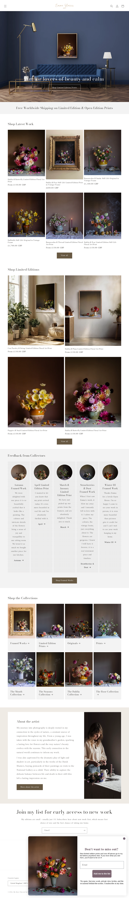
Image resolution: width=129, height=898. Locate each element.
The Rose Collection (107, 691)
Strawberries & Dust (87, 565)
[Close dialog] (124, 838)
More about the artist (29, 787)
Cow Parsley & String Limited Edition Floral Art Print (30, 348)
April (40, 524)
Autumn (17, 560)
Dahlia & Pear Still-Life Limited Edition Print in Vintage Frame (64, 183)
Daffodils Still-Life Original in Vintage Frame (24, 241)
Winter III (109, 542)
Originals (73, 643)
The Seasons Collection (46, 693)
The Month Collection (16, 693)
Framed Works (18, 643)
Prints (99, 643)
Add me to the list (102, 874)
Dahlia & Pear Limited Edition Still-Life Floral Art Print (100, 243)
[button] (5, 6)
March (63, 527)
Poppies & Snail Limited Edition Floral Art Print (27, 430)
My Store (16, 892)
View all (64, 255)
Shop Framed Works (64, 580)
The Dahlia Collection (74, 693)
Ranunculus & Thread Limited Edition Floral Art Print (64, 243)
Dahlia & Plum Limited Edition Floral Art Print (84, 349)
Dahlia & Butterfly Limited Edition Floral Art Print (26, 180)
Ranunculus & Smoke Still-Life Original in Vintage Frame (101, 179)
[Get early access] (84, 830)
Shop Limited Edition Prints (64, 87)
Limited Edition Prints (47, 645)
